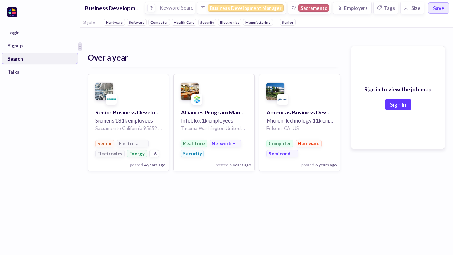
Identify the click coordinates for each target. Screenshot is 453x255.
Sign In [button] (398, 104)
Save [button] (439, 8)
